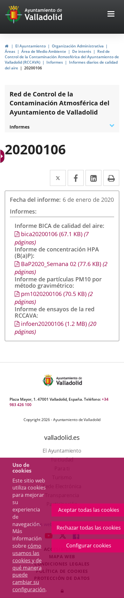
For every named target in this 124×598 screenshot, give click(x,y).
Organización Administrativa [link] (78, 46)
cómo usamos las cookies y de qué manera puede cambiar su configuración (28, 567)
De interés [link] (81, 51)
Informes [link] (54, 62)
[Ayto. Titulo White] (43, 14)
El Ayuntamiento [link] (30, 46)
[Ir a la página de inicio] (14, 14)
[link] (6, 46)
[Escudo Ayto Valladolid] (48, 380)
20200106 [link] (33, 68)
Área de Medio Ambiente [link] (43, 51)
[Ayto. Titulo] (68, 380)
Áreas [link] (10, 51)
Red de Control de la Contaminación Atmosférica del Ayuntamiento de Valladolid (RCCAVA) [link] (62, 57)
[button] (111, 14)
